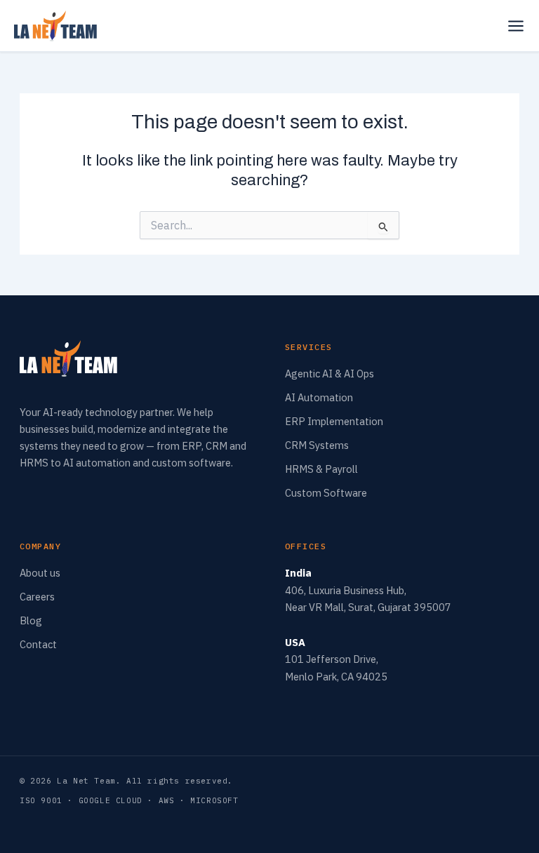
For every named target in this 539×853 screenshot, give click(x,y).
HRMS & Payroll (321, 469)
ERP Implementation (334, 421)
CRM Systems (317, 445)
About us (40, 572)
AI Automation (319, 397)
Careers (37, 596)
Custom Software (326, 492)
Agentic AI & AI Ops (329, 373)
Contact (38, 644)
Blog (31, 620)
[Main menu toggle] (516, 26)
